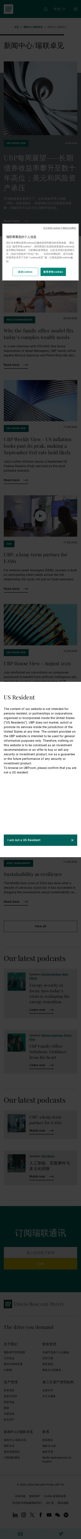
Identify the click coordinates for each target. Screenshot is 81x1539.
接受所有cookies (53, 271)
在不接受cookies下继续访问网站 (59, 228)
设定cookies (25, 271)
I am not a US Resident (24, 840)
